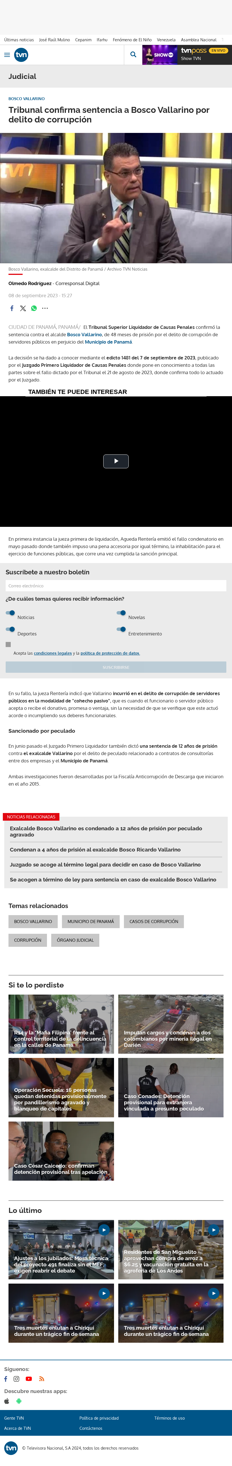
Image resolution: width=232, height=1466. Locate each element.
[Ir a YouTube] (30, 1379)
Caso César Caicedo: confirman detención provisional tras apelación (60, 1169)
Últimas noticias (19, 39)
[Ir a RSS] (43, 1379)
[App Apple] (7, 1401)
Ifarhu (102, 39)
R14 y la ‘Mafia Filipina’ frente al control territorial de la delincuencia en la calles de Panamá (60, 1038)
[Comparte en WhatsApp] (34, 308)
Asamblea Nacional (198, 39)
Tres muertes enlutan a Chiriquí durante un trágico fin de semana (56, 1331)
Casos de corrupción (154, 921)
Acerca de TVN (17, 1428)
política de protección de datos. (110, 653)
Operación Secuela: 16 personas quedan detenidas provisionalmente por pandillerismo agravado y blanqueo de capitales (60, 1099)
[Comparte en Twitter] (23, 308)
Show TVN (191, 58)
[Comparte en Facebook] (12, 308)
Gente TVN (14, 1418)
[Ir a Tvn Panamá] (69, 55)
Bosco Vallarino (84, 334)
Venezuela (166, 39)
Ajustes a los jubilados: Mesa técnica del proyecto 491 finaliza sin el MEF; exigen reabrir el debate (61, 1264)
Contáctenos (91, 1428)
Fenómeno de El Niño (132, 39)
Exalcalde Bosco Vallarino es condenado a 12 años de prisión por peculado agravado (106, 831)
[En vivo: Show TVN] (159, 55)
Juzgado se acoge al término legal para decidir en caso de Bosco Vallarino (105, 864)
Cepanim (83, 39)
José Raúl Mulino (54, 39)
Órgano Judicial (75, 940)
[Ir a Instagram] (18, 1379)
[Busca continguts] (133, 55)
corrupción (27, 940)
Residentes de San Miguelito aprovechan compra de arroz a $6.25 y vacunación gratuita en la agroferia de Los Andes (166, 1261)
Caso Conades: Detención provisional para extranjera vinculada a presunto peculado (164, 1102)
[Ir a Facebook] (6, 1379)
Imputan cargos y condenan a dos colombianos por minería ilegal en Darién (168, 1038)
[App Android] (20, 1401)
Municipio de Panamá (108, 342)
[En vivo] (184, 50)
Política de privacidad (99, 1418)
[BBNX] (11, 1448)
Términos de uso (169, 1418)
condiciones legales (53, 653)
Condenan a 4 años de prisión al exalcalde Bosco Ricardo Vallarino (95, 849)
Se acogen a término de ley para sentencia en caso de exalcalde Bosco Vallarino (113, 879)
